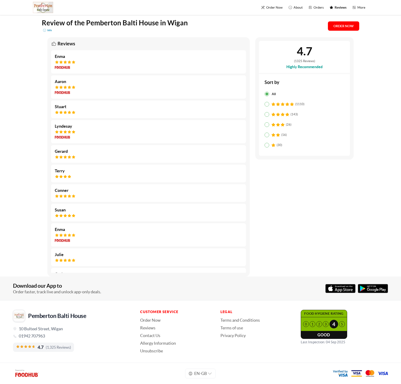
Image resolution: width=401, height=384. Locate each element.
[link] (70, 336)
